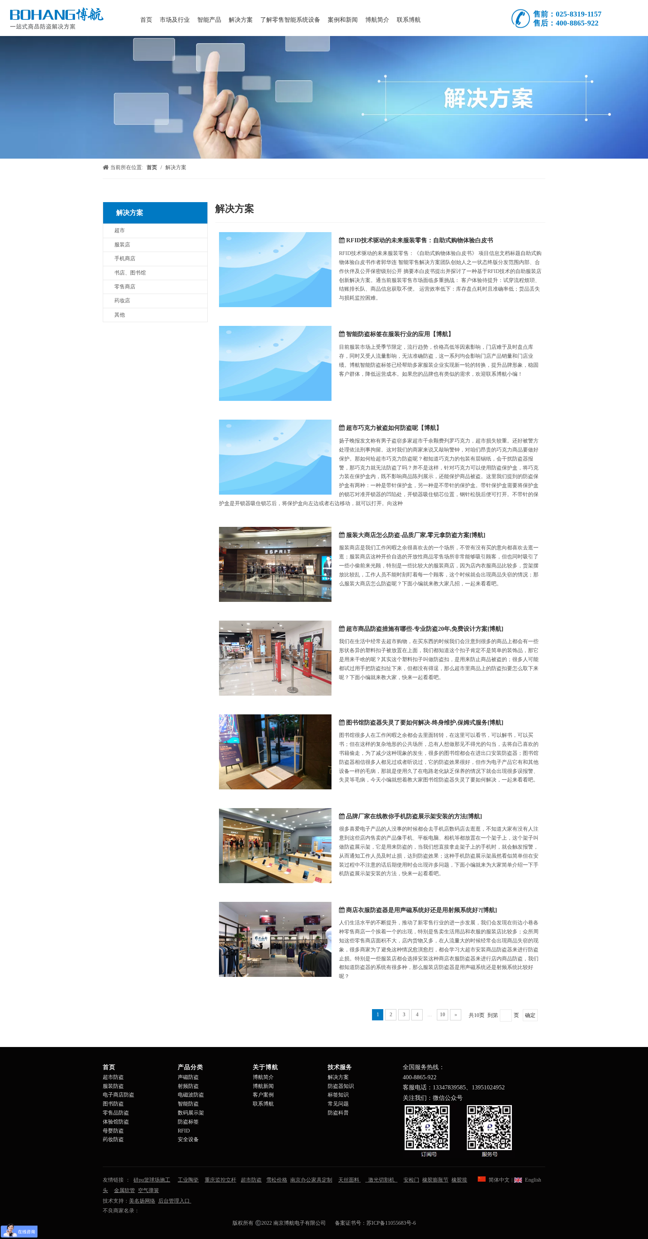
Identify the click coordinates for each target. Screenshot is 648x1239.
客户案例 (263, 1095)
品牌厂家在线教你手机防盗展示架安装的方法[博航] (414, 816)
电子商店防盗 (118, 1095)
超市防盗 (113, 1077)
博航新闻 (263, 1086)
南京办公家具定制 (311, 1180)
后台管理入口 (174, 1201)
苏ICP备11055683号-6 (391, 1223)
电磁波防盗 (191, 1095)
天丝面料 (349, 1180)
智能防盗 (188, 1104)
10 (442, 1014)
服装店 (122, 245)
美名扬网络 (142, 1201)
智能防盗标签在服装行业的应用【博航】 (400, 334)
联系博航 (263, 1104)
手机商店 (124, 258)
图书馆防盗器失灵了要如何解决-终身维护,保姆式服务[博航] (424, 722)
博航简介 (263, 1077)
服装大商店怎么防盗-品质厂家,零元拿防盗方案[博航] (415, 535)
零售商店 (124, 287)
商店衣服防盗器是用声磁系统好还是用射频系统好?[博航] (421, 910)
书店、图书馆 (130, 273)
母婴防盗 (113, 1131)
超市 (119, 230)
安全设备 (188, 1139)
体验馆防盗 (116, 1122)
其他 (119, 315)
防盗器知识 (341, 1086)
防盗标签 (188, 1122)
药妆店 (122, 300)
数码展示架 (191, 1113)
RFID (184, 1131)
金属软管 (124, 1190)
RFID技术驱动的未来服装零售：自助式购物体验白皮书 (419, 240)
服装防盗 (113, 1086)
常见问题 (338, 1104)
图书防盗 (113, 1104)
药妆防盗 (113, 1139)
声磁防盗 (188, 1077)
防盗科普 (338, 1113)
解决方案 (338, 1077)
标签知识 (338, 1095)
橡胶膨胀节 (435, 1180)
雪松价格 (276, 1180)
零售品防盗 (116, 1113)
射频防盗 (188, 1086)
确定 (530, 1015)
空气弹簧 (148, 1190)
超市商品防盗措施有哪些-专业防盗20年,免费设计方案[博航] (424, 629)
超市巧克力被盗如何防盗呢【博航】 (394, 427)
